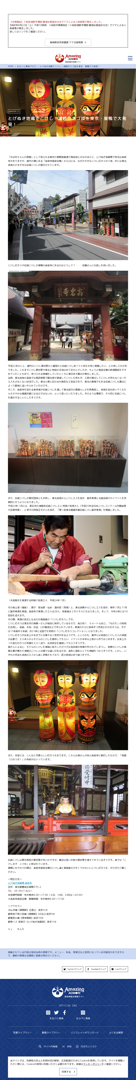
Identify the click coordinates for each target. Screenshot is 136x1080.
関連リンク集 (99, 1071)
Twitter (56, 1012)
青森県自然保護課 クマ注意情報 (66, 42)
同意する (66, 1071)
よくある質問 (116, 1032)
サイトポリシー (79, 1071)
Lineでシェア (120, 969)
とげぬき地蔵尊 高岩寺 (20, 883)
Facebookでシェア (98, 969)
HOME (10, 66)
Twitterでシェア (74, 969)
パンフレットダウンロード (85, 1032)
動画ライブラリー (51, 1032)
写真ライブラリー (22, 1032)
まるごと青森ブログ (26, 66)
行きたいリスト (89, 1046)
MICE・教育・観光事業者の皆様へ (48, 1071)
